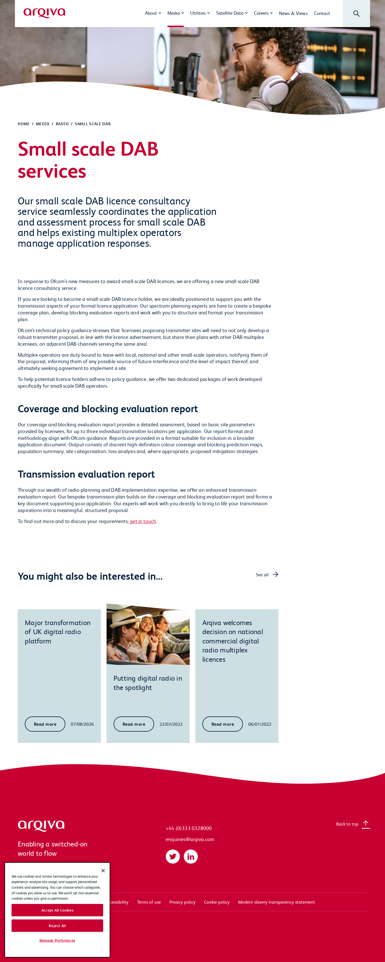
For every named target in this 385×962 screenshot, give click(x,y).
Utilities (198, 13)
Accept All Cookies (57, 910)
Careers (261, 13)
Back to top (347, 824)
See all (262, 574)
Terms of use (149, 902)
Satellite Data (230, 13)
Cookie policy (217, 902)
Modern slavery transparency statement (276, 902)
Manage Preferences (57, 940)
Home (24, 123)
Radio (62, 123)
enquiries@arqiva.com (190, 839)
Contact (322, 13)
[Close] (103, 870)
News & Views (293, 13)
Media (173, 13)
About (151, 13)
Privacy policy (182, 902)
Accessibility (117, 902)
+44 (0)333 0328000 (189, 828)
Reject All (57, 925)
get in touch (143, 521)
